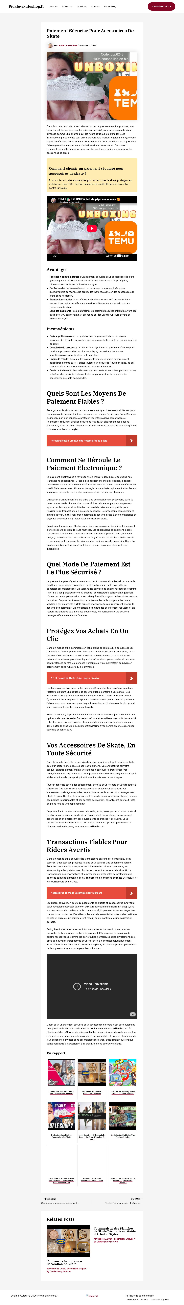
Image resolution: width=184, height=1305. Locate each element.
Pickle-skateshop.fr (26, 6)
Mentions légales (160, 1299)
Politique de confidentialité (139, 1295)
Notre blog (110, 6)
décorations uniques (76, 1268)
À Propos (67, 6)
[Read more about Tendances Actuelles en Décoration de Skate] (68, 1241)
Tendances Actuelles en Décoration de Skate (64, 1262)
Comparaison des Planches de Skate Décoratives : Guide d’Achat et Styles (115, 1231)
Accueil (53, 6)
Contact (95, 6)
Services (82, 6)
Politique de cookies (137, 1299)
